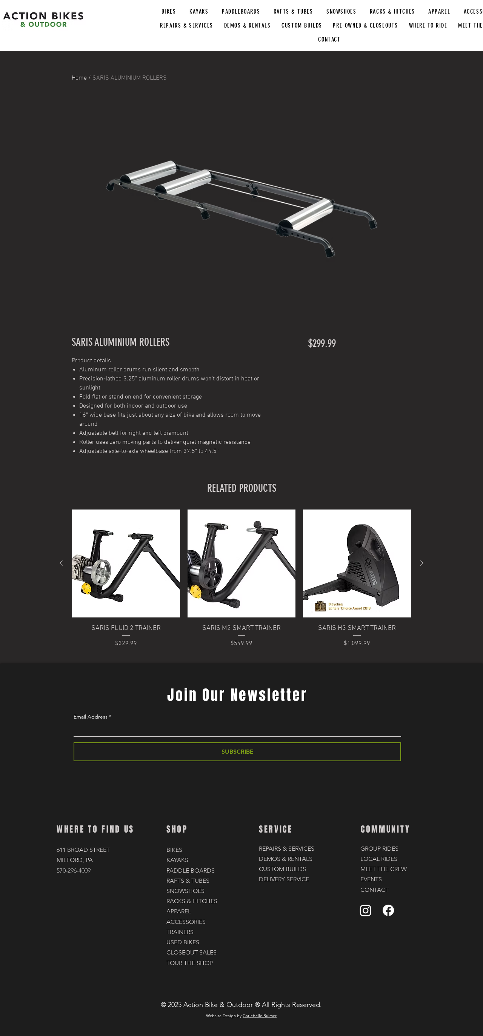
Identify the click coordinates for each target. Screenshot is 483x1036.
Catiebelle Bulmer (260, 1015)
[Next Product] (421, 563)
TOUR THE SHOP (189, 963)
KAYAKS (177, 860)
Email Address (91, 716)
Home (79, 78)
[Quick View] (126, 563)
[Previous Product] (61, 563)
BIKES (174, 849)
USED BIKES (182, 942)
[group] (241, 583)
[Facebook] (388, 910)
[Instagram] (365, 910)
